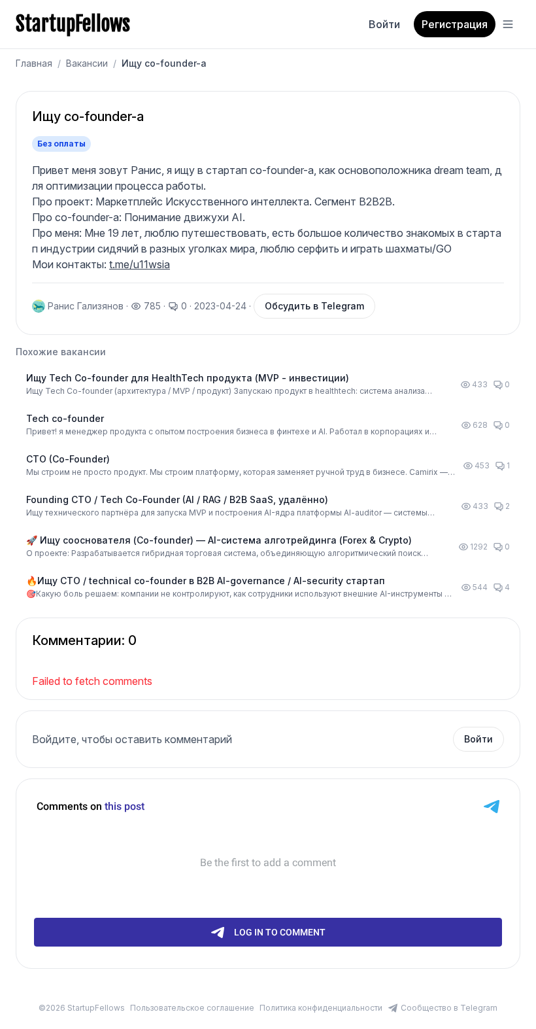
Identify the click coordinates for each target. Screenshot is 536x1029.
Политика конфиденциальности (321, 1008)
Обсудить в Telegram (314, 305)
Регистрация (455, 24)
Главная (34, 63)
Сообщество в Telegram (449, 1008)
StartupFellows (73, 24)
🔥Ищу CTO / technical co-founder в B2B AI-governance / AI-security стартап (205, 580)
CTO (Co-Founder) (68, 458)
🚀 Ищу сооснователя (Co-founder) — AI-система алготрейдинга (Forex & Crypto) (219, 540)
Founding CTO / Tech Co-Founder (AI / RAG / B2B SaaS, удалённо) (177, 499)
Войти (384, 24)
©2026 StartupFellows (82, 1008)
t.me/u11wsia (139, 264)
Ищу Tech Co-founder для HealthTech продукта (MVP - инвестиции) (187, 377)
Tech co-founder (65, 418)
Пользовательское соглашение (192, 1008)
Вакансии (87, 63)
